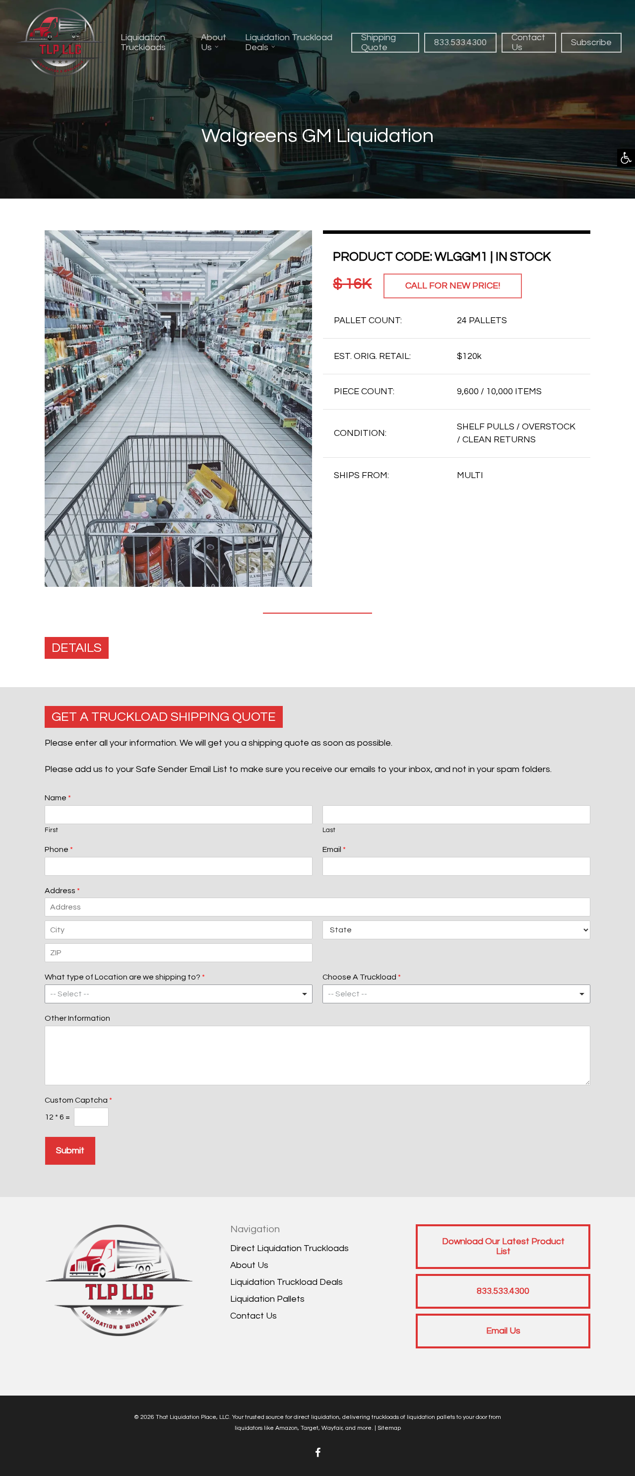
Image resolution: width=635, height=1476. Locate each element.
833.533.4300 (460, 42)
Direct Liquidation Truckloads (289, 1248)
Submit (70, 1150)
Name (58, 798)
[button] (626, 158)
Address (62, 891)
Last (328, 830)
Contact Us (528, 42)
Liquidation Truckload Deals (288, 42)
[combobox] (456, 993)
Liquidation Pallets (267, 1299)
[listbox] (179, 993)
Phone (59, 849)
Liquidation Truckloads (143, 42)
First (51, 830)
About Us (213, 42)
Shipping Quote (378, 42)
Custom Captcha (78, 1100)
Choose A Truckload (361, 977)
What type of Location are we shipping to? (125, 977)
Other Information (77, 1018)
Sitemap (389, 1428)
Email (334, 849)
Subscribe (591, 42)
